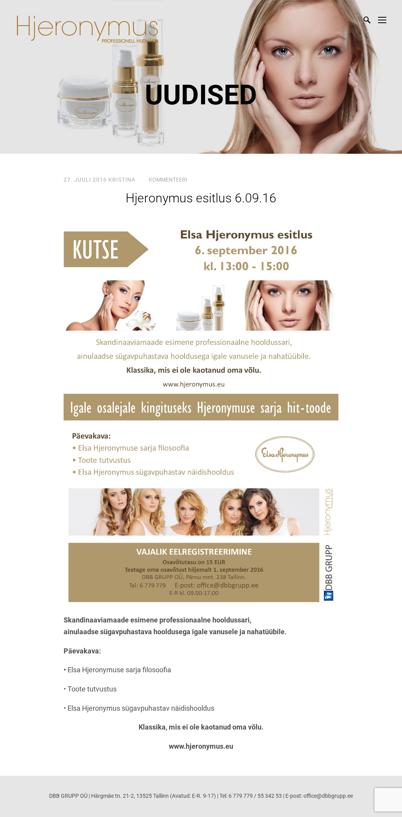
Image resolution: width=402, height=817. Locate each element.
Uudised (201, 95)
